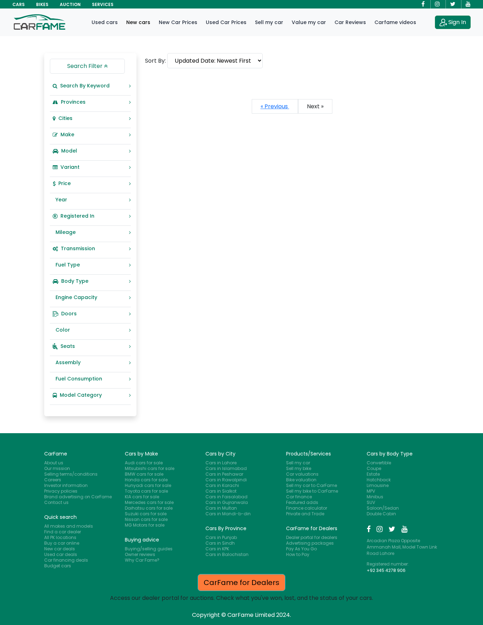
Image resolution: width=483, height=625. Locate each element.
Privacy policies (60, 491)
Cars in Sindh (220, 543)
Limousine (378, 485)
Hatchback (379, 480)
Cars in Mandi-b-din (228, 514)
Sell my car (269, 22)
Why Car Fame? (142, 560)
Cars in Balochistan (227, 554)
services (103, 4)
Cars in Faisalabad (226, 497)
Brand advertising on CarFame (78, 497)
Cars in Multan (221, 508)
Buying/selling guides (149, 549)
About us (53, 463)
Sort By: (155, 61)
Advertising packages (310, 543)
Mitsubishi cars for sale (149, 468)
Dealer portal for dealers (311, 537)
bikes (42, 4)
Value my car (309, 22)
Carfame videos (395, 22)
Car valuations (302, 474)
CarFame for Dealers (241, 582)
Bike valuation (301, 480)
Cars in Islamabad (226, 468)
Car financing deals (66, 560)
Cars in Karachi (222, 485)
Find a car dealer (62, 532)
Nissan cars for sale (146, 519)
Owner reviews (140, 554)
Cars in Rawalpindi (226, 480)
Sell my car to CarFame (311, 485)
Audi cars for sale (144, 463)
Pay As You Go (301, 549)
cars (18, 4)
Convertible (379, 463)
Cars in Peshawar (224, 474)
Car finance (299, 497)
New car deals (59, 549)
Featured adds (302, 502)
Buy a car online (61, 543)
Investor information (66, 485)
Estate (373, 474)
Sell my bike (298, 468)
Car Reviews (350, 22)
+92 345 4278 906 (386, 570)
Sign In (457, 22)
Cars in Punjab (221, 537)
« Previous (275, 106)
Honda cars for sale (146, 480)
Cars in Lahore (221, 463)
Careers (52, 480)
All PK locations (60, 537)
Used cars (105, 22)
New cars (138, 22)
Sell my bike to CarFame (312, 491)
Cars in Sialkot (221, 491)
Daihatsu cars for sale (149, 508)
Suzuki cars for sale (146, 514)
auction (70, 4)
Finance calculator (306, 508)
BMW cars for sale (144, 474)
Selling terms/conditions (71, 474)
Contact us (56, 502)
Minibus (375, 497)
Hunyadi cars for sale (148, 485)
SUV (371, 502)
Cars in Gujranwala (226, 502)
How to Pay (297, 554)
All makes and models (68, 526)
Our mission (57, 468)
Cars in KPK (217, 549)
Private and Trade (305, 514)
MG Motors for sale (144, 525)
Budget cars (57, 566)
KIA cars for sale (142, 497)
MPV (371, 491)
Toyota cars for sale (146, 491)
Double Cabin (381, 514)
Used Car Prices (226, 22)
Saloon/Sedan (383, 508)
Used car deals (60, 554)
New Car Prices (178, 22)
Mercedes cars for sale (149, 502)
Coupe (374, 468)
